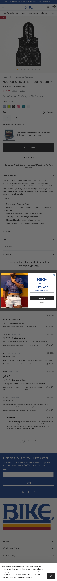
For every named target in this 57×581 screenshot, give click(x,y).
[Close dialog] (54, 275)
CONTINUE (42, 298)
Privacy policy (26, 577)
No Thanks (42, 302)
